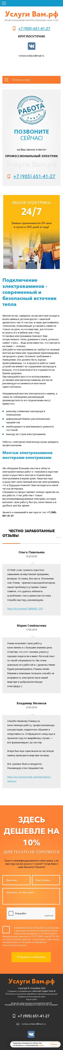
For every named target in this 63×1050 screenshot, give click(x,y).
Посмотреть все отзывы (58, 535)
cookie (41, 1045)
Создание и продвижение (20, 991)
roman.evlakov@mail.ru (31, 55)
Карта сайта (31, 999)
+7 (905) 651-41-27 (34, 28)
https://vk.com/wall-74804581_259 (25, 608)
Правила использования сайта (31, 996)
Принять (54, 1044)
